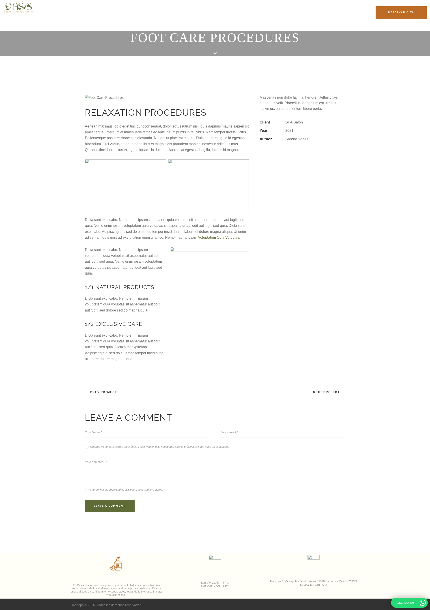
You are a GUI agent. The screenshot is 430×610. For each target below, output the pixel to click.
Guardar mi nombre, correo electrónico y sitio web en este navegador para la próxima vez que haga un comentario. (160, 446)
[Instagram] (318, 604)
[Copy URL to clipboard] (293, 152)
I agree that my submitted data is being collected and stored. (126, 489)
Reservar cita (401, 12)
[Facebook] (306, 604)
